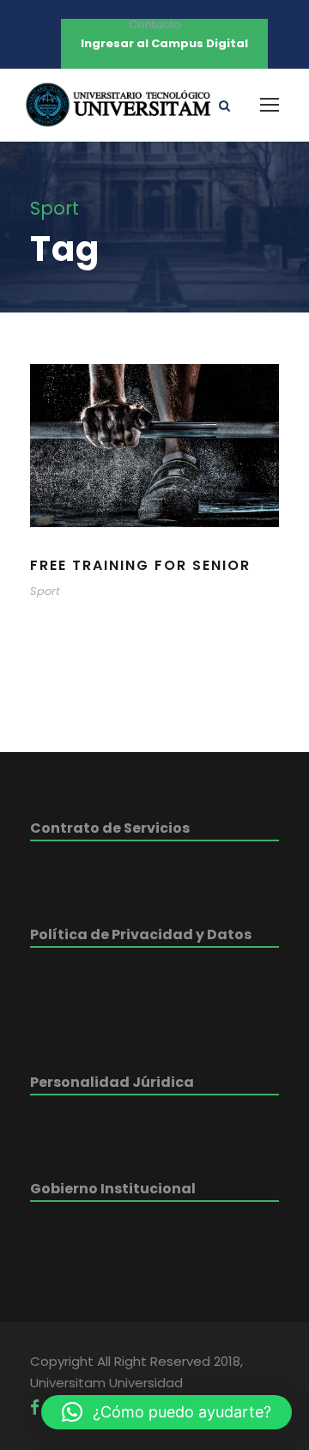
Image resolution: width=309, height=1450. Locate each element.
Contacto (155, 24)
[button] (166, 1412)
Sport (45, 591)
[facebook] (34, 1407)
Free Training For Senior (140, 565)
